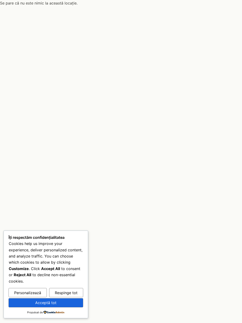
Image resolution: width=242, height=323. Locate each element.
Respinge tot (66, 292)
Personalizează (27, 292)
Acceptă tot (45, 302)
